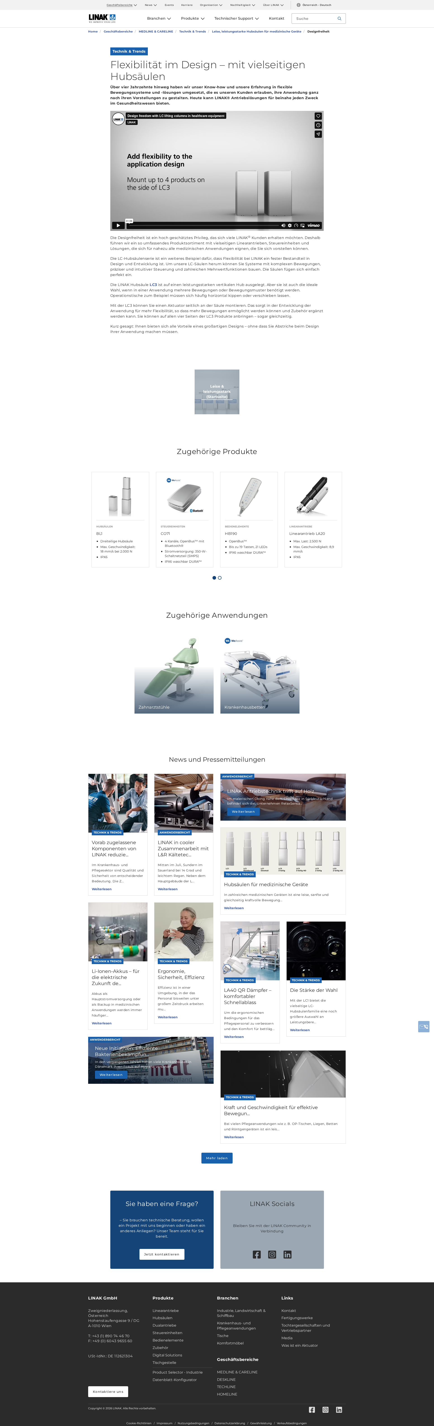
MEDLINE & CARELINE (237, 1372)
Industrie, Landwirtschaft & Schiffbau (241, 1313)
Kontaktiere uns (108, 1392)
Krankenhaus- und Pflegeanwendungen (236, 1325)
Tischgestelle (164, 1362)
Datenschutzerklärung (230, 1423)
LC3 (153, 285)
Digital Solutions (167, 1355)
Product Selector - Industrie (178, 1372)
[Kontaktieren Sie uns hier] (423, 1026)
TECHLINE (226, 1387)
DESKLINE (226, 1379)
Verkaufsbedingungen (292, 1423)
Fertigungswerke (297, 1318)
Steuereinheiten (167, 1333)
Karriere (187, 5)
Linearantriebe (166, 1311)
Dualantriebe (164, 1325)
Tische (223, 1336)
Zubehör (160, 1348)
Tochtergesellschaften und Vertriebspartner (305, 1328)
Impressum (164, 1423)
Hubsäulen (162, 1318)
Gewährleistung (261, 1423)
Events (169, 5)
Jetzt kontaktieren (162, 1254)
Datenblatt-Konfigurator (175, 1380)
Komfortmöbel (230, 1343)
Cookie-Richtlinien (138, 1423)
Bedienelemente (168, 1340)
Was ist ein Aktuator (299, 1345)
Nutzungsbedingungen (193, 1423)
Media (286, 1338)
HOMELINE (227, 1394)
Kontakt (288, 1311)
